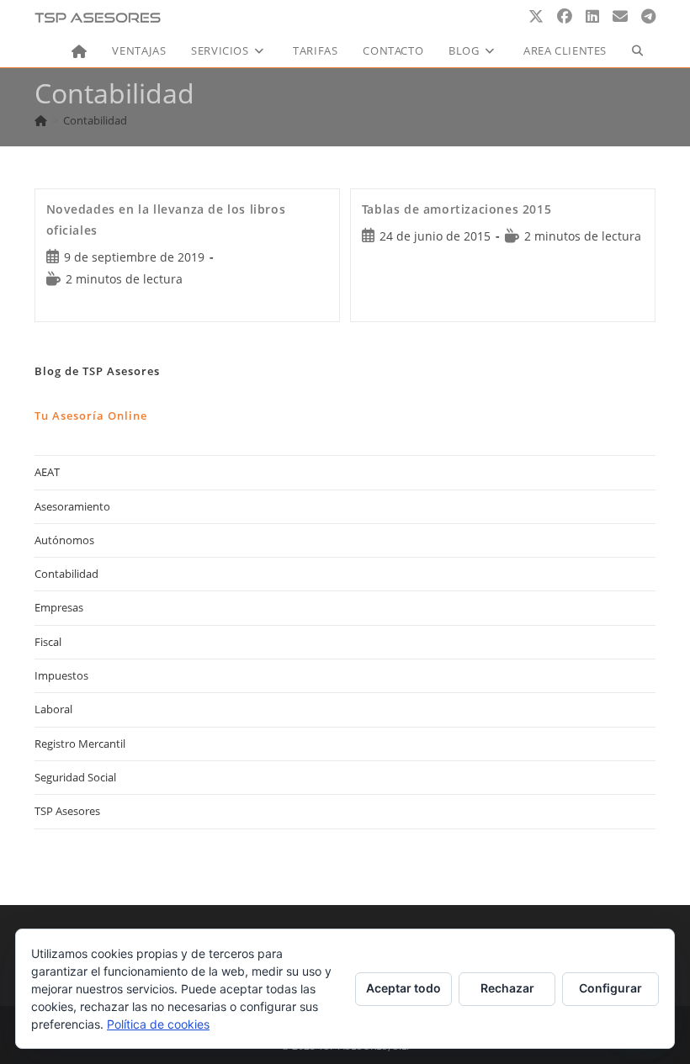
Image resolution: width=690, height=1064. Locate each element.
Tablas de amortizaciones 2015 (456, 209)
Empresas (58, 607)
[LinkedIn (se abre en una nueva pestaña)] (592, 16)
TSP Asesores (67, 810)
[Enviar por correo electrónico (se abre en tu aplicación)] (620, 16)
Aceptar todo (403, 988)
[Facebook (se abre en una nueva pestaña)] (564, 16)
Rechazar (507, 988)
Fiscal (47, 641)
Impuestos (61, 675)
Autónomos (64, 540)
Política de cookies (158, 1024)
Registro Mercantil (79, 743)
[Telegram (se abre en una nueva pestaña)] (648, 16)
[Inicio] (40, 120)
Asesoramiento (72, 506)
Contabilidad (95, 120)
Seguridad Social (75, 777)
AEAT (47, 471)
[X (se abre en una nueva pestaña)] (536, 16)
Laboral (53, 709)
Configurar (610, 988)
